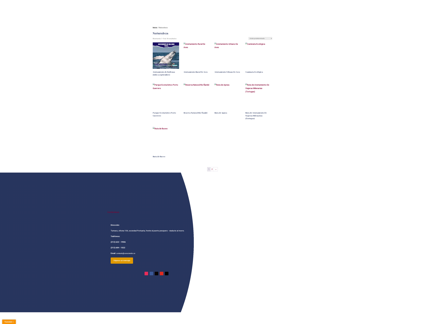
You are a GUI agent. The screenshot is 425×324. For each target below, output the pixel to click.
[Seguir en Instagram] (146, 273)
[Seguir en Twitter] (166, 273)
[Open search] (155, 19)
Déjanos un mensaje (122, 260)
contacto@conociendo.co (125, 253)
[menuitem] (174, 19)
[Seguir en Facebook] (151, 273)
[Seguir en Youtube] (161, 273)
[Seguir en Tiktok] (156, 273)
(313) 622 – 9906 (118, 242)
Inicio (155, 28)
